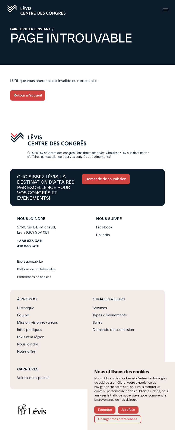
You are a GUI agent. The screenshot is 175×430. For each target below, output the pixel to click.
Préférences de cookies (34, 277)
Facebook (104, 227)
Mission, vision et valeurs (37, 322)
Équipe (23, 315)
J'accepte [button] (105, 410)
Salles (97, 322)
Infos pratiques (29, 330)
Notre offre (26, 352)
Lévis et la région (30, 337)
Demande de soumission (113, 330)
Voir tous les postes (33, 378)
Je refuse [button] (128, 410)
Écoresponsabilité (30, 261)
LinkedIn (103, 235)
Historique (25, 308)
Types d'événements (110, 315)
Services (100, 308)
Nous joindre (27, 344)
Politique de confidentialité (36, 269)
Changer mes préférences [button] (117, 419)
